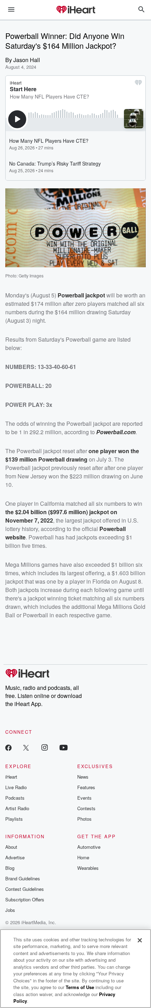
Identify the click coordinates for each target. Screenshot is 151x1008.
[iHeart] (75, 10)
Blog (9, 868)
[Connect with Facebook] (8, 747)
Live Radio (16, 787)
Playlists (14, 818)
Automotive (88, 847)
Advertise (15, 857)
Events (84, 797)
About (11, 847)
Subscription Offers (24, 899)
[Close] (139, 940)
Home (83, 857)
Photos (84, 818)
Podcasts (15, 797)
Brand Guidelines (22, 878)
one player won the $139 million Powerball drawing (72, 455)
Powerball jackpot (81, 295)
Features (86, 787)
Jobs (10, 910)
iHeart (11, 776)
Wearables (88, 868)
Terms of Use (80, 987)
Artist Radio (17, 808)
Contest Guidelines (24, 889)
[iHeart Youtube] (63, 747)
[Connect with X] (26, 747)
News (82, 776)
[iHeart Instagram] (44, 747)
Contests (86, 808)
